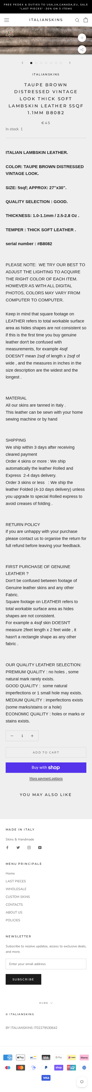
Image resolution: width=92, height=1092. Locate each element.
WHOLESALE (16, 889)
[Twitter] (18, 847)
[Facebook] (7, 847)
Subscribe (23, 979)
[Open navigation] (6, 20)
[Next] (70, 63)
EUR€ (43, 1003)
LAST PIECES (16, 881)
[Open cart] (86, 19)
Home (10, 873)
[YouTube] (40, 847)
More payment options (46, 778)
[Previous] (22, 63)
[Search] (77, 20)
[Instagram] (29, 847)
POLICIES (13, 920)
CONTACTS (14, 904)
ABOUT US (14, 912)
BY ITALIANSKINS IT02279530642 (31, 1028)
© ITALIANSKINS (20, 1014)
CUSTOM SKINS (18, 897)
